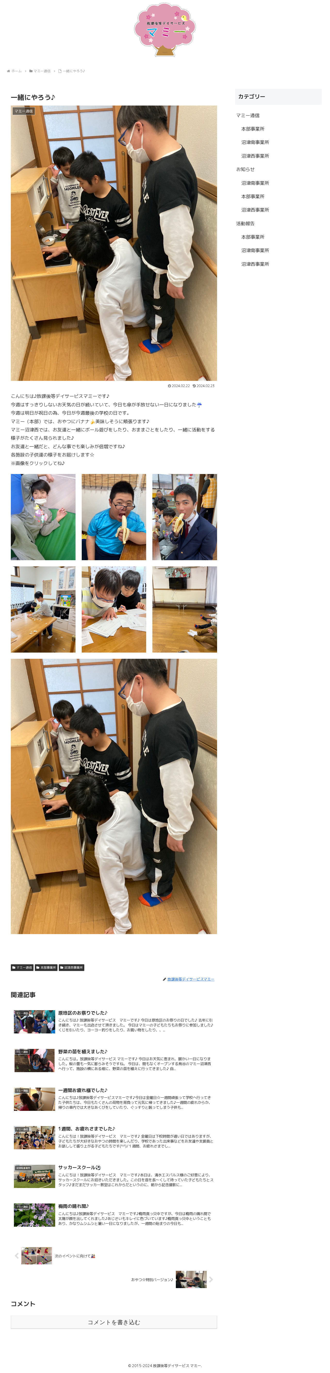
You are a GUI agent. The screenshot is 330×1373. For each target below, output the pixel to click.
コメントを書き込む (114, 1322)
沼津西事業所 (73, 967)
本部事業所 (48, 967)
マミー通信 (24, 967)
